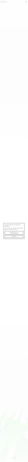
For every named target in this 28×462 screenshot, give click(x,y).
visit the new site (14, 233)
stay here (14, 236)
